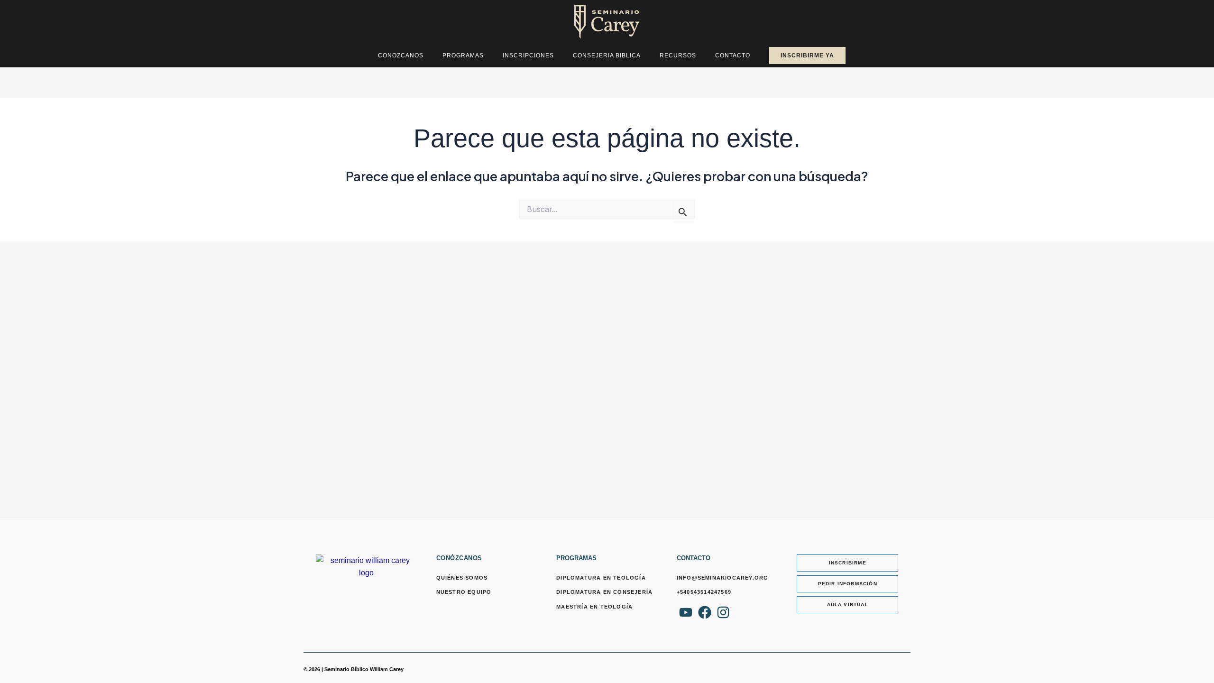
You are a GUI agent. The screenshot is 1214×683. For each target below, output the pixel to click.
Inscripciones (528, 55)
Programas (463, 55)
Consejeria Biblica (607, 55)
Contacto (732, 55)
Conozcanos (400, 55)
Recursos (678, 55)
